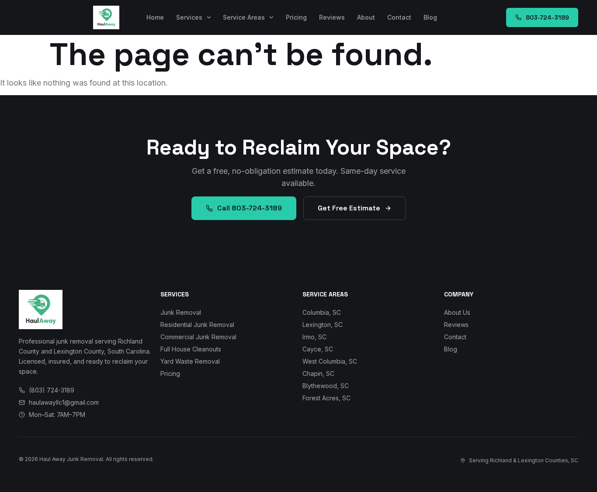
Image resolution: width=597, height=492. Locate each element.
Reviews (332, 17)
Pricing (296, 17)
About (366, 17)
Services (189, 17)
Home (155, 17)
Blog (430, 17)
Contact (399, 17)
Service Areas (244, 17)
